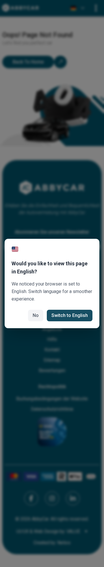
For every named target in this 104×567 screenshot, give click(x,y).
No (36, 315)
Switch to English (69, 315)
